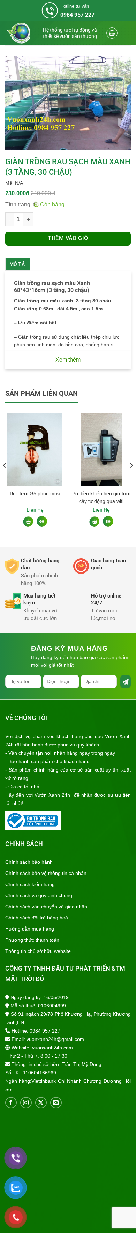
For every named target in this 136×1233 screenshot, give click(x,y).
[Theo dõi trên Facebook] (11, 1102)
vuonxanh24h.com (52, 1047)
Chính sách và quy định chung (38, 895)
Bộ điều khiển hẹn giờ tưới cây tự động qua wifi (101, 497)
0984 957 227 (45, 1031)
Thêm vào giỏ (68, 238)
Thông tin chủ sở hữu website (38, 951)
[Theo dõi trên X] (41, 1102)
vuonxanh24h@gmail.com (55, 1039)
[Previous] (4, 479)
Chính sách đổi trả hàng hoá (36, 917)
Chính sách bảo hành (29, 862)
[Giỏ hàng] (112, 33)
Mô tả (17, 264)
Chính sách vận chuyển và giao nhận (46, 906)
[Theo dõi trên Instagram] (26, 1102)
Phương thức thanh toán (32, 940)
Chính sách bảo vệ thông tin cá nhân (45, 873)
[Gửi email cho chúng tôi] (56, 1102)
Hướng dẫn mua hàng (29, 929)
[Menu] (126, 32)
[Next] (131, 479)
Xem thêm (68, 360)
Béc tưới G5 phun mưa (35, 493)
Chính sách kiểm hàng (30, 884)
